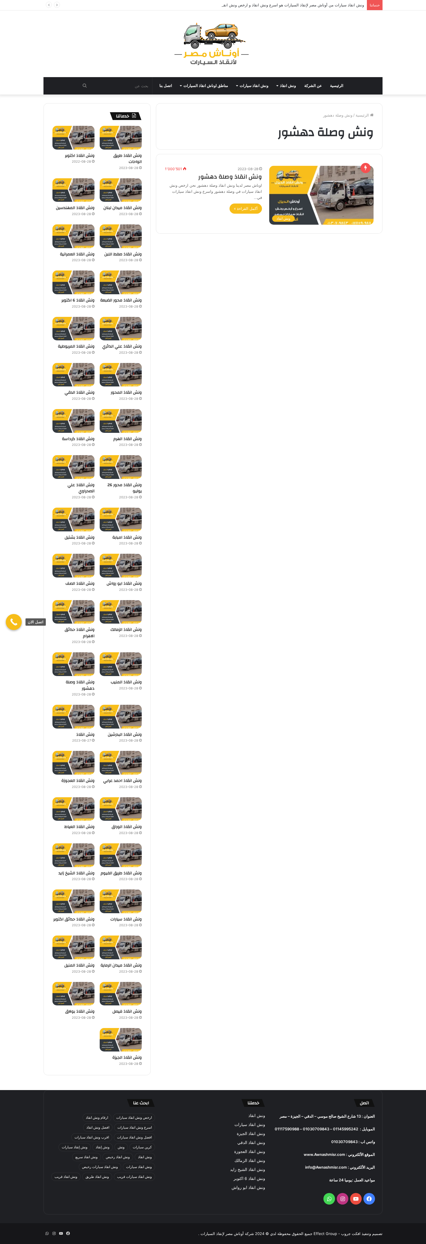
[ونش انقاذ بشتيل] (73, 519)
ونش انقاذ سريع (86, 1157)
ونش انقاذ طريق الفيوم (121, 873)
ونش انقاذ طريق (97, 1176)
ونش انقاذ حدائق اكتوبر (73, 919)
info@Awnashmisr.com (326, 1167)
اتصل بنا (165, 85)
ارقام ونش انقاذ (97, 1117)
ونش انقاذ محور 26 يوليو (125, 488)
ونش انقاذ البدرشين (125, 734)
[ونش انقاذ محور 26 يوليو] (121, 467)
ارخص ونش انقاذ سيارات (134, 1117)
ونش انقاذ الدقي (79, 392)
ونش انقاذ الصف (79, 583)
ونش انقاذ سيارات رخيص (100, 1167)
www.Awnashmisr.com (324, 1154)
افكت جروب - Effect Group (336, 1233)
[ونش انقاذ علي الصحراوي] (73, 467)
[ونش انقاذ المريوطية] (73, 329)
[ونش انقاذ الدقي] (73, 375)
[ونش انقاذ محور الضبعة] (121, 282)
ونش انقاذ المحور (126, 392)
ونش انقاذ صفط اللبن (123, 254)
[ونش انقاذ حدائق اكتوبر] (73, 901)
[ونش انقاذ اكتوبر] (73, 138)
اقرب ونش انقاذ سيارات (91, 1137)
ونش (121, 1147)
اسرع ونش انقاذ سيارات (134, 1127)
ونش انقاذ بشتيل (79, 537)
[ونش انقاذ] (73, 717)
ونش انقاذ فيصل (127, 1011)
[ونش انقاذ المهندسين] (73, 190)
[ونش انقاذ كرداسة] (73, 421)
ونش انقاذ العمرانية (77, 254)
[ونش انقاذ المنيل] (73, 947)
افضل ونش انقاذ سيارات (134, 1137)
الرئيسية (336, 85)
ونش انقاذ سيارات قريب (134, 1176)
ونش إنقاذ (103, 1147)
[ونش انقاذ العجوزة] (73, 763)
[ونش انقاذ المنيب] (121, 664)
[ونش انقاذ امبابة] (121, 519)
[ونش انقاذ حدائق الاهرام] (73, 612)
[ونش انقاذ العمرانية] (73, 236)
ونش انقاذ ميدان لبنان (122, 208)
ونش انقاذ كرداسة (78, 439)
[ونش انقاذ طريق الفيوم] (121, 855)
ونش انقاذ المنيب (126, 682)
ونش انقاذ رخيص (118, 1157)
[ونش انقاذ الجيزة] (121, 1040)
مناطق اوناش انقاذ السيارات (205, 85)
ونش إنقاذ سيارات (75, 1147)
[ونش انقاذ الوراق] (121, 809)
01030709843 (316, 1129)
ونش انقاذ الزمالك (126, 629)
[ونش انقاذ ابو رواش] (121, 565)
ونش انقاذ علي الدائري (122, 346)
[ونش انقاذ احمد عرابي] (121, 763)
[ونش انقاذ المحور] (121, 375)
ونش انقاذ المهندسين (75, 208)
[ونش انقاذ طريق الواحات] (121, 138)
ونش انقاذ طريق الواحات (127, 159)
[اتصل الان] (14, 622)
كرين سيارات (142, 1147)
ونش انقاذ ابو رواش (124, 583)
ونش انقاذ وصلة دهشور (230, 176)
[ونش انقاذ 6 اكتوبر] (73, 282)
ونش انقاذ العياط (79, 827)
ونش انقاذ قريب (65, 1176)
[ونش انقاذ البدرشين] (121, 717)
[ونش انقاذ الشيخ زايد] (73, 855)
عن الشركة (313, 85)
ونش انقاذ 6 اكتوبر (77, 300)
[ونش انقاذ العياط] (73, 809)
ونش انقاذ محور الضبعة (121, 300)
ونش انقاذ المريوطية (76, 346)
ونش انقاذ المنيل (79, 965)
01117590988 (287, 1129)
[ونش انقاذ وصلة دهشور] (73, 664)
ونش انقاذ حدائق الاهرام (79, 633)
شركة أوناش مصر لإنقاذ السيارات (227, 1233)
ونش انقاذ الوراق (127, 827)
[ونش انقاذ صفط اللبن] (121, 236)
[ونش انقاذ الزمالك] (121, 612)
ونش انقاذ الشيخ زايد (76, 873)
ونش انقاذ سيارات (254, 85)
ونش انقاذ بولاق (79, 1011)
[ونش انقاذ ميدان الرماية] (121, 947)
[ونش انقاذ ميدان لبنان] (121, 190)
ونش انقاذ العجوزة (77, 780)
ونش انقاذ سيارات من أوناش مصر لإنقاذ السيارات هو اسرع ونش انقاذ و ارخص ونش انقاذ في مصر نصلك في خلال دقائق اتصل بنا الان (257, 5)
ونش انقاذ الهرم (127, 439)
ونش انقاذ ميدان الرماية (121, 965)
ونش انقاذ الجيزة (127, 1057)
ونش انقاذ (288, 85)
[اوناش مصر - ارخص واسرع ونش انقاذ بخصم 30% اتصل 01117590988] (213, 44)
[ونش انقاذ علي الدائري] (121, 329)
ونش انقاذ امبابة (127, 537)
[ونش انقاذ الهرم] (121, 421)
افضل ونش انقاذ (97, 1127)
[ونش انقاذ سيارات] (121, 901)
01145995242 (345, 1129)
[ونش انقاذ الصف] (73, 565)
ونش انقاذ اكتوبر (79, 155)
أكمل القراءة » (246, 208)
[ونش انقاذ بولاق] (73, 994)
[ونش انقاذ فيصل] (121, 994)
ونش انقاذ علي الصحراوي (81, 488)
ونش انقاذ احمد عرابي (122, 780)
